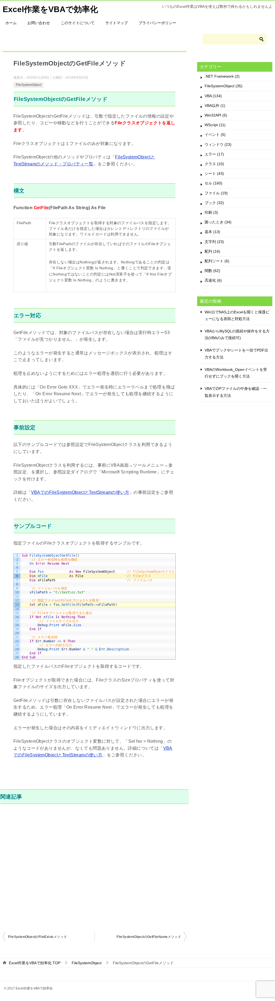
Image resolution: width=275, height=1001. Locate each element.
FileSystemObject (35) (224, 86)
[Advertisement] (94, 867)
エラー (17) (214, 154)
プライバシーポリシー (157, 23)
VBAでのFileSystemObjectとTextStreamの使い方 (80, 492)
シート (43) (214, 173)
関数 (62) (212, 271)
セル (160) (213, 183)
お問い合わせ (38, 23)
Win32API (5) (216, 115)
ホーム (11, 23)
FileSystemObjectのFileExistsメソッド (37, 937)
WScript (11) (215, 125)
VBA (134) (213, 96)
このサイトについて (78, 23)
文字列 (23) (214, 242)
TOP (34, 963)
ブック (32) (214, 203)
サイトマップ (116, 23)
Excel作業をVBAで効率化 (50, 9)
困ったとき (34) (218, 222)
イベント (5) (215, 134)
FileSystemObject (28, 85)
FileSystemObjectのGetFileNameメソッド (149, 937)
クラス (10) (214, 164)
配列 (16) (212, 251)
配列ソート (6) (217, 261)
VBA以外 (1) (215, 105)
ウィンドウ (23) (218, 144)
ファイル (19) (216, 193)
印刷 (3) (211, 212)
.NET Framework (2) (222, 76)
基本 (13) (212, 232)
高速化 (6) (213, 280)
